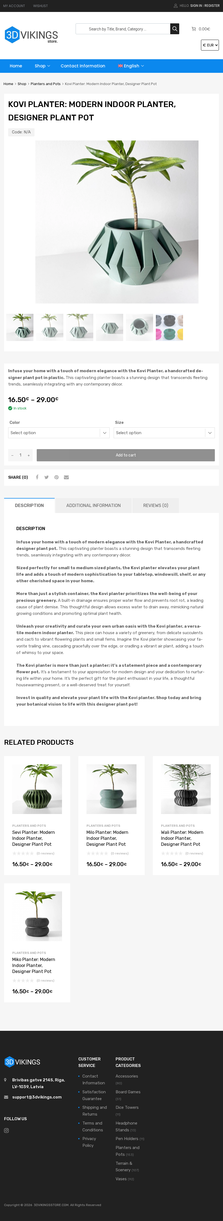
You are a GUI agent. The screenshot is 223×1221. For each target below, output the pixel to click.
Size (119, 422)
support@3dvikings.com (37, 1097)
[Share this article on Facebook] (36, 477)
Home (16, 66)
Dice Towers (127, 1107)
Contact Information (83, 66)
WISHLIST (40, 6)
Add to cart (126, 455)
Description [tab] (29, 505)
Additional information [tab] (93, 505)
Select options (37, 866)
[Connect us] (6, 1130)
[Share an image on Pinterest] (55, 477)
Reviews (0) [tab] (155, 505)
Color (15, 422)
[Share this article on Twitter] (45, 477)
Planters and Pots (46, 84)
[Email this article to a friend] (65, 477)
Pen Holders (127, 1138)
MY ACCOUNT (14, 6)
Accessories (127, 1076)
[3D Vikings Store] (31, 44)
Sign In (196, 5)
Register (212, 5)
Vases (121, 1178)
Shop (40, 66)
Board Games (128, 1091)
